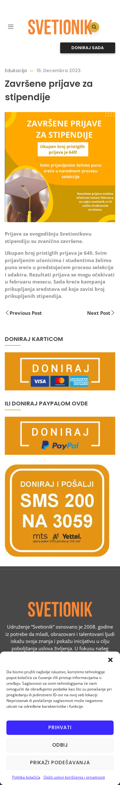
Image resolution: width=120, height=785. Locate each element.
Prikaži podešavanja (60, 762)
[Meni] (10, 26)
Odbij (60, 745)
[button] (110, 659)
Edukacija (16, 70)
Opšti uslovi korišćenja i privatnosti (74, 777)
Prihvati (60, 727)
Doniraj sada (87, 48)
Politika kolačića (26, 777)
